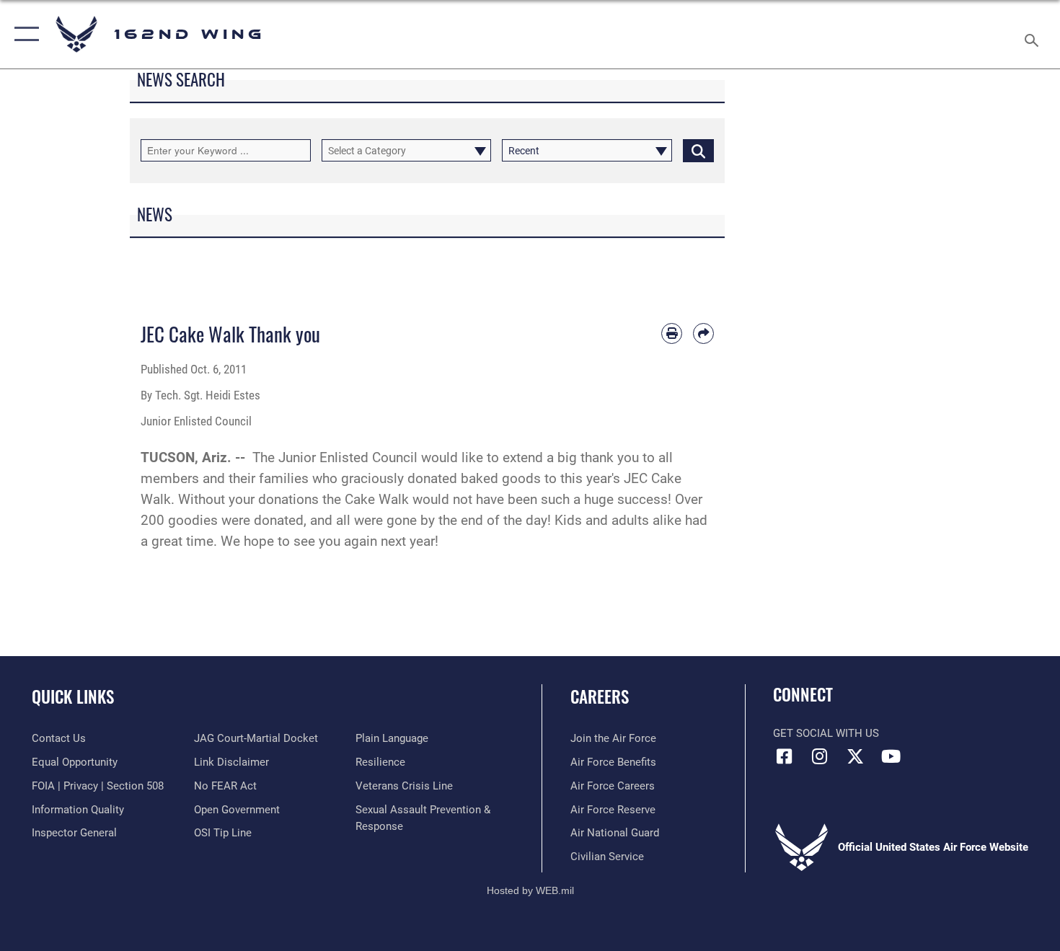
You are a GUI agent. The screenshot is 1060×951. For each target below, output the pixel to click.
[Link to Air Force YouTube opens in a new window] (890, 756)
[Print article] (671, 333)
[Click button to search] (698, 150)
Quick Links (73, 696)
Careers (599, 696)
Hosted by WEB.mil (530, 890)
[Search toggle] (1033, 34)
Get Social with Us (826, 733)
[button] (23, 34)
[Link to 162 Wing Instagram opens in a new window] (820, 756)
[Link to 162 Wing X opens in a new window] (855, 756)
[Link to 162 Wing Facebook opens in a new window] (784, 756)
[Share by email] (703, 333)
